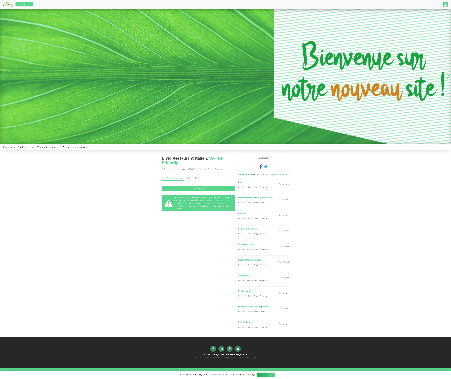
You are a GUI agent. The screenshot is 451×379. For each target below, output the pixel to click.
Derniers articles (25, 147)
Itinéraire (199, 188)
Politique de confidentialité (236, 357)
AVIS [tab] (188, 178)
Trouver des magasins (47, 147)
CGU (254, 357)
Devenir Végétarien (237, 354)
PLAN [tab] (196, 178)
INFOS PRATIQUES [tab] (173, 178)
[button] (24, 4)
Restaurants (9, 147)
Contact (199, 357)
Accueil (207, 354)
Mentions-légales (213, 357)
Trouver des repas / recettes (76, 147)
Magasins (218, 354)
